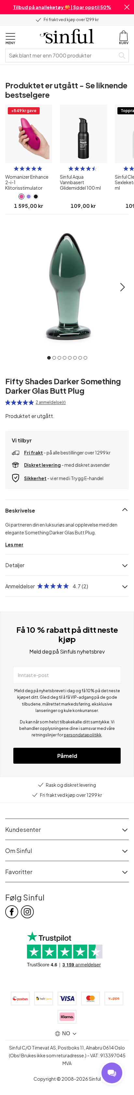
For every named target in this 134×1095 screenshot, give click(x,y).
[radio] (16, 168)
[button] (126, 7)
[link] (21, 196)
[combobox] (61, 55)
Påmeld (67, 755)
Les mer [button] (14, 544)
